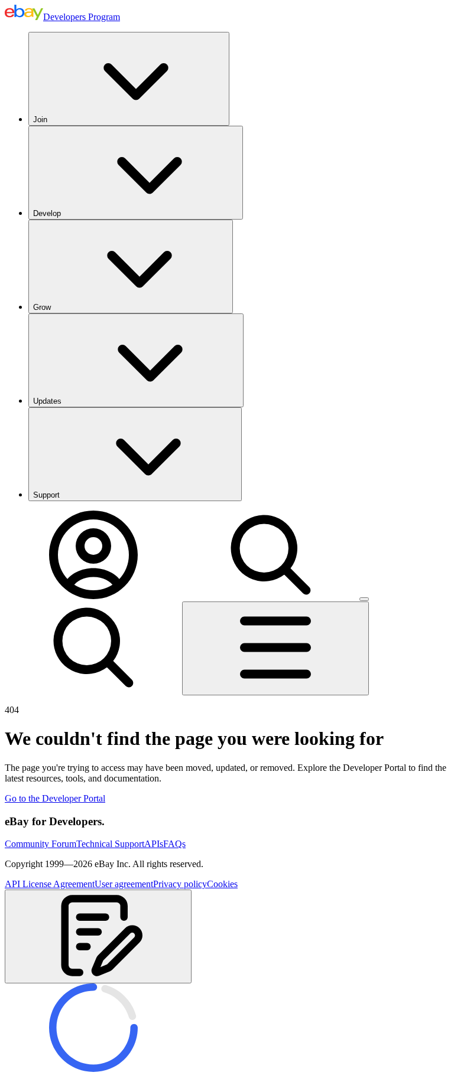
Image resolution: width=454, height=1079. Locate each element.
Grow (42, 307)
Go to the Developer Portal (55, 798)
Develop (47, 213)
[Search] (270, 596)
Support (46, 495)
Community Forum (40, 844)
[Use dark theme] (364, 599)
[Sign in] (93, 596)
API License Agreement (50, 884)
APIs (153, 844)
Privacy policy (180, 884)
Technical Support (110, 844)
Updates (47, 401)
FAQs (174, 844)
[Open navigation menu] (275, 648)
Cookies (222, 884)
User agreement (124, 884)
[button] (98, 936)
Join (40, 119)
